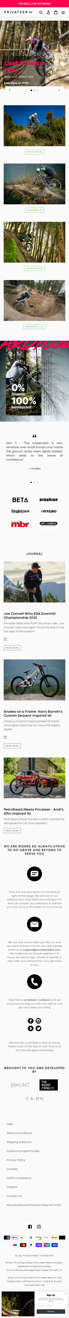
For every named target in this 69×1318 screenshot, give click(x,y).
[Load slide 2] (34, 90)
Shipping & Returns (19, 1142)
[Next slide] (59, 90)
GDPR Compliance (19, 1178)
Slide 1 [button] (31, 482)
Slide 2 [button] (34, 482)
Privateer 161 (34, 152)
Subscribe (51, 1311)
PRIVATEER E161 (34, 268)
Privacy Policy (16, 1160)
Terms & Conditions (19, 1133)
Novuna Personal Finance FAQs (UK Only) (34, 1205)
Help (10, 1124)
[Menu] (63, 12)
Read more (12, 648)
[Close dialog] (65, 1293)
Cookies (12, 1169)
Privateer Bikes (30, 1255)
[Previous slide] (9, 90)
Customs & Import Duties (23, 1151)
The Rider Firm (46, 1255)
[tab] (31, 482)
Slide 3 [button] (38, 482)
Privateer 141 (34, 210)
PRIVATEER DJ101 (34, 326)
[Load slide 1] (31, 90)
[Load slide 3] (37, 90)
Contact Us (14, 1196)
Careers (12, 1187)
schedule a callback (37, 1000)
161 (5, 638)
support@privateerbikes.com (41, 949)
